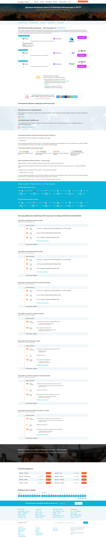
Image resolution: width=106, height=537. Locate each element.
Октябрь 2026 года (82, 498)
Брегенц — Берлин (23, 482)
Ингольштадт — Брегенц (35, 179)
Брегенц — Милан (23, 479)
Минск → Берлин (39, 512)
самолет (64, 81)
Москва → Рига (56, 514)
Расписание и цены (22, 22)
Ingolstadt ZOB (31, 127)
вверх (86, 522)
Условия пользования (39, 533)
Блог (70, 1)
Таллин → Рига (39, 514)
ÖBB (44, 351)
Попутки (42, 1)
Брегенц (23, 116)
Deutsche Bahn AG (46, 324)
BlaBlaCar (46, 84)
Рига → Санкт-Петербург (75, 511)
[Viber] (68, 97)
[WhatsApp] (71, 97)
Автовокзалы (48, 1)
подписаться (78, 503)
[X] (66, 97)
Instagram (56, 530)
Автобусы (36, 1)
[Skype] (74, 97)
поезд (60, 81)
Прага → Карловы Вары (40, 515)
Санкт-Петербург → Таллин (58, 511)
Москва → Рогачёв (57, 512)
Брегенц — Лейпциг (59, 479)
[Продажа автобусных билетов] (24, 1)
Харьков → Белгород (57, 517)
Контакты (55, 1)
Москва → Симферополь (23, 512)
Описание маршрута (33, 22)
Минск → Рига (38, 511)
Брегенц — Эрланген (59, 482)
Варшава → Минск (39, 517)
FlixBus (44, 386)
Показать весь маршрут (43, 240)
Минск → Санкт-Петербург (75, 515)
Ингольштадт (24, 127)
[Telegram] (76, 97)
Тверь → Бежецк (21, 515)
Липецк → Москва (22, 514)
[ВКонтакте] (57, 97)
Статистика (42, 22)
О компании (38, 528)
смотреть (48, 473)
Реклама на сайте (39, 534)
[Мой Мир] (63, 97)
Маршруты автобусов (22, 528)
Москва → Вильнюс (74, 517)
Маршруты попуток (21, 530)
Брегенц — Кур (58, 473)
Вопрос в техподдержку (83, 1)
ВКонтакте (56, 528)
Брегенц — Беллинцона (24, 476)
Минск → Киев (73, 512)
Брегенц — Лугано (59, 476)
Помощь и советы (63, 1)
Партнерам (38, 531)
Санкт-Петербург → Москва (24, 511)
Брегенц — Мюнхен (23, 473)
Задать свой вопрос (25, 456)
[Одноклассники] (60, 97)
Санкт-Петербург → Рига (75, 514)
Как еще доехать (51, 22)
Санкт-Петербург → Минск (58, 515)
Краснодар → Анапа (22, 517)
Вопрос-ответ (60, 22)
